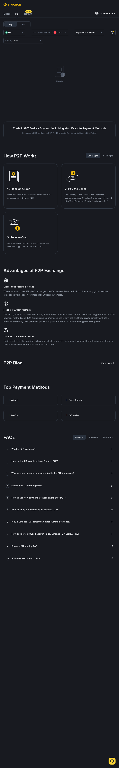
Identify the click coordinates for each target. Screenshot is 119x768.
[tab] (7, 13)
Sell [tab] (23, 24)
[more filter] (113, 32)
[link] (30, 400)
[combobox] (14, 32)
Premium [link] (27, 13)
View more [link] (106, 362)
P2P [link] (17, 13)
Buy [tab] (10, 24)
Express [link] (7, 13)
